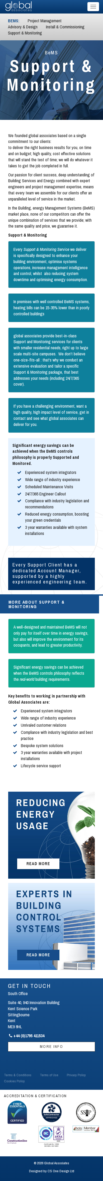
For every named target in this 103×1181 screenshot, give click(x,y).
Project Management (45, 21)
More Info (51, 1046)
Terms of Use (49, 1075)
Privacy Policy (76, 1075)
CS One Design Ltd (61, 1171)
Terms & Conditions (17, 1075)
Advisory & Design (23, 27)
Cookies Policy (14, 1081)
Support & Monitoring (25, 33)
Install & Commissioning (65, 27)
